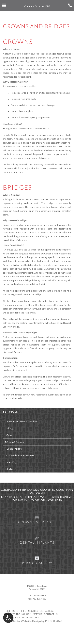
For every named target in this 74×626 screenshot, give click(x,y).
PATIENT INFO (19, 611)
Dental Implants (14, 448)
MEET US (37, 614)
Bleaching (12, 462)
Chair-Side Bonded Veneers (20, 455)
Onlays (10, 435)
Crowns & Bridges (15, 442)
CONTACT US (50, 614)
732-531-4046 (39, 595)
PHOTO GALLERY (30, 617)
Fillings (10, 428)
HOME (7, 611)
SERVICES (10, 411)
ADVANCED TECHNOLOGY (17, 614)
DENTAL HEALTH (48, 611)
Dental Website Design (26, 621)
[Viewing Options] (8, 617)
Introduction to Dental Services (22, 421)
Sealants (11, 469)
